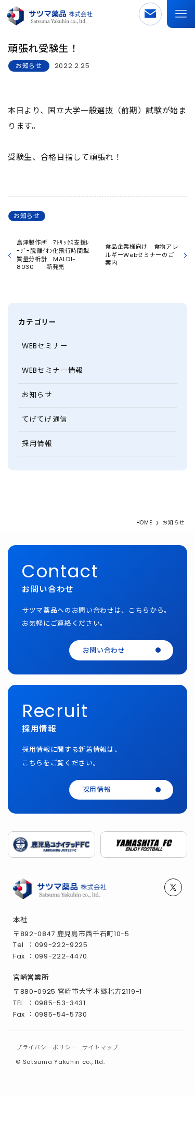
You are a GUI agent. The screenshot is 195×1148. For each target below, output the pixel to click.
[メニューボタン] (181, 14)
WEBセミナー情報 (52, 370)
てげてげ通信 (45, 419)
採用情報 (37, 444)
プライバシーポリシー (46, 1047)
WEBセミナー (45, 346)
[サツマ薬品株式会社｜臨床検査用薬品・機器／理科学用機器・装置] (50, 14)
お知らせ (29, 65)
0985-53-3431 (60, 1002)
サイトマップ (100, 1047)
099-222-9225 (61, 944)
